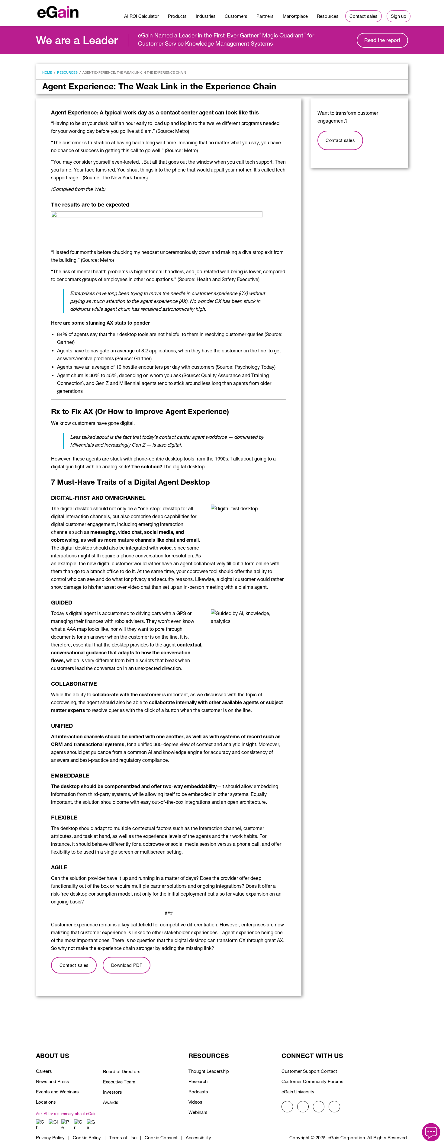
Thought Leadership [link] (208, 1071)
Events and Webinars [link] (57, 1091)
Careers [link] (44, 1071)
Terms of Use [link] (123, 1137)
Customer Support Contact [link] (309, 1071)
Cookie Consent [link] (161, 1137)
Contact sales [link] (74, 965)
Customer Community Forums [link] (312, 1081)
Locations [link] (46, 1102)
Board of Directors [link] (121, 1071)
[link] (58, 10)
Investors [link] (112, 1092)
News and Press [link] (52, 1081)
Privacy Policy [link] (50, 1137)
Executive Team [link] (119, 1081)
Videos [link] (195, 1102)
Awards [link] (110, 1102)
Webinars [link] (198, 1112)
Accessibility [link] (198, 1137)
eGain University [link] (298, 1091)
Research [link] (198, 1081)
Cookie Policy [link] (87, 1137)
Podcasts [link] (198, 1091)
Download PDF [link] (126, 965)
